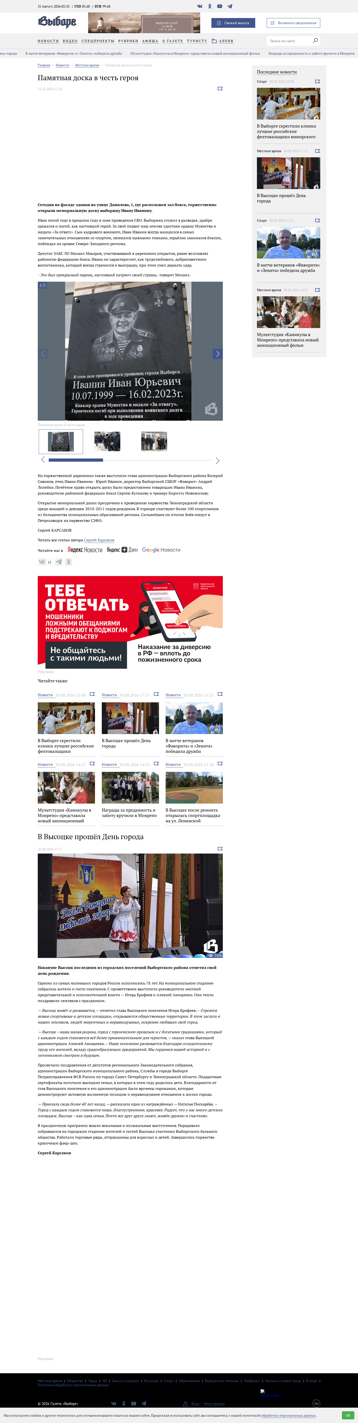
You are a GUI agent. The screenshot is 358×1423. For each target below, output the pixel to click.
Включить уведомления (297, 23)
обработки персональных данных (288, 1415)
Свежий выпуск (237, 22)
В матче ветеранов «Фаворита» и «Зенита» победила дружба (54, 53)
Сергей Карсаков (99, 540)
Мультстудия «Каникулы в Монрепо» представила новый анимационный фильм (176, 53)
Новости (62, 65)
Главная (44, 65)
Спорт (262, 81)
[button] (218, 354)
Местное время (87, 65)
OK (348, 1415)
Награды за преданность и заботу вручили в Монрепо (292, 53)
